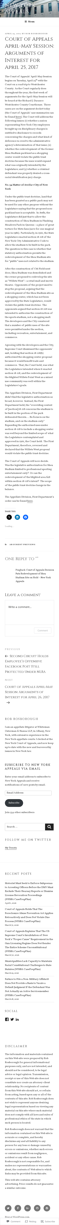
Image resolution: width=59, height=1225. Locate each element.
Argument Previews (23, 544)
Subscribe (14, 803)
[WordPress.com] (47, 1208)
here (18, 117)
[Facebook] (7, 1019)
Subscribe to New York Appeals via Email (28, 767)
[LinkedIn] (17, 1019)
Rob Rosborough (37, 34)
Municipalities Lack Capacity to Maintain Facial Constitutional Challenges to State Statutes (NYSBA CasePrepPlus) (28, 965)
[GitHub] (37, 1208)
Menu (31, 21)
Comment (43, 630)
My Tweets (11, 848)
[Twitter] (12, 1019)
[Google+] (27, 1208)
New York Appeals (20, 8)
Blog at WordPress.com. (17, 1217)
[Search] (49, 827)
